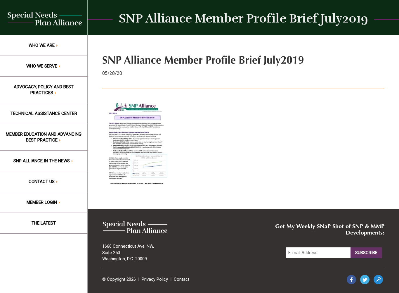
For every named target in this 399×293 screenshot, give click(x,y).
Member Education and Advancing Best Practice (43, 137)
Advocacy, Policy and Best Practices (44, 89)
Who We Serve (42, 66)
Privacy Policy (155, 279)
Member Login (42, 202)
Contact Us (42, 181)
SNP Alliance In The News (42, 160)
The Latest (44, 223)
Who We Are (42, 45)
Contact (181, 279)
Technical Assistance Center (44, 113)
